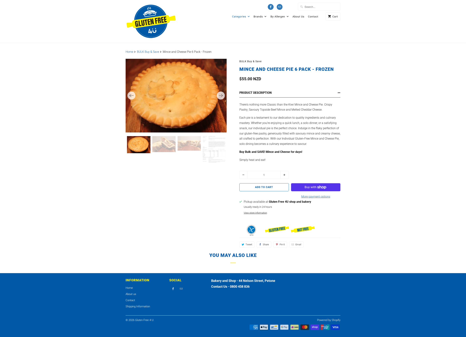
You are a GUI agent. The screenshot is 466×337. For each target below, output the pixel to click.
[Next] (221, 96)
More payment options (315, 196)
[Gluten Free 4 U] (151, 21)
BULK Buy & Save (250, 61)
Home (129, 288)
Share (266, 244)
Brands (259, 16)
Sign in (291, 7)
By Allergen (278, 16)
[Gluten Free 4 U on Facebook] (271, 7)
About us (131, 294)
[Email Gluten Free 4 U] (280, 7)
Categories (239, 16)
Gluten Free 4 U (144, 320)
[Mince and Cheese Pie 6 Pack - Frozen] (176, 95)
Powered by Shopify (328, 320)
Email (298, 244)
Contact (313, 16)
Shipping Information (138, 306)
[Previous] (131, 96)
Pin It (282, 244)
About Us (298, 16)
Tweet (249, 244)
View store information (255, 212)
